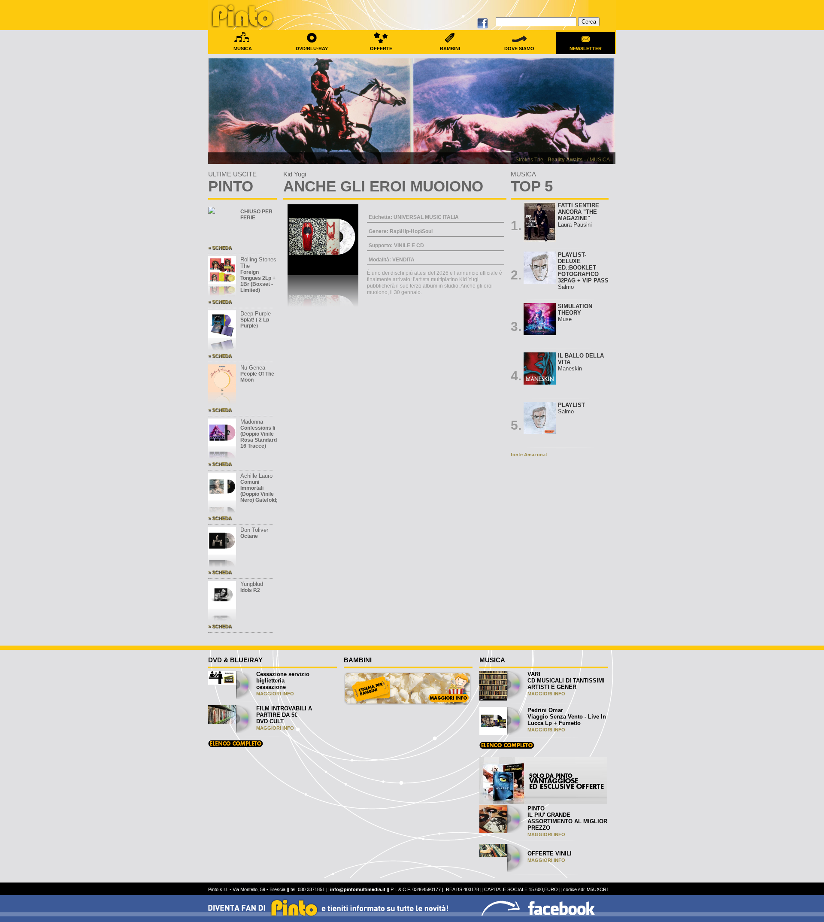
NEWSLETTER (586, 48)
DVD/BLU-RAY (312, 48)
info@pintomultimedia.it (357, 889)
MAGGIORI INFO (275, 693)
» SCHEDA (220, 247)
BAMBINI (450, 48)
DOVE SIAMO (519, 48)
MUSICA (242, 48)
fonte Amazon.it (529, 454)
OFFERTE (381, 48)
